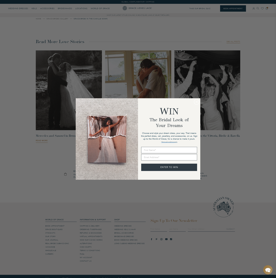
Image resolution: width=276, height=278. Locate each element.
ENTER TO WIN (169, 167)
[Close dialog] (196, 102)
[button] (267, 269)
